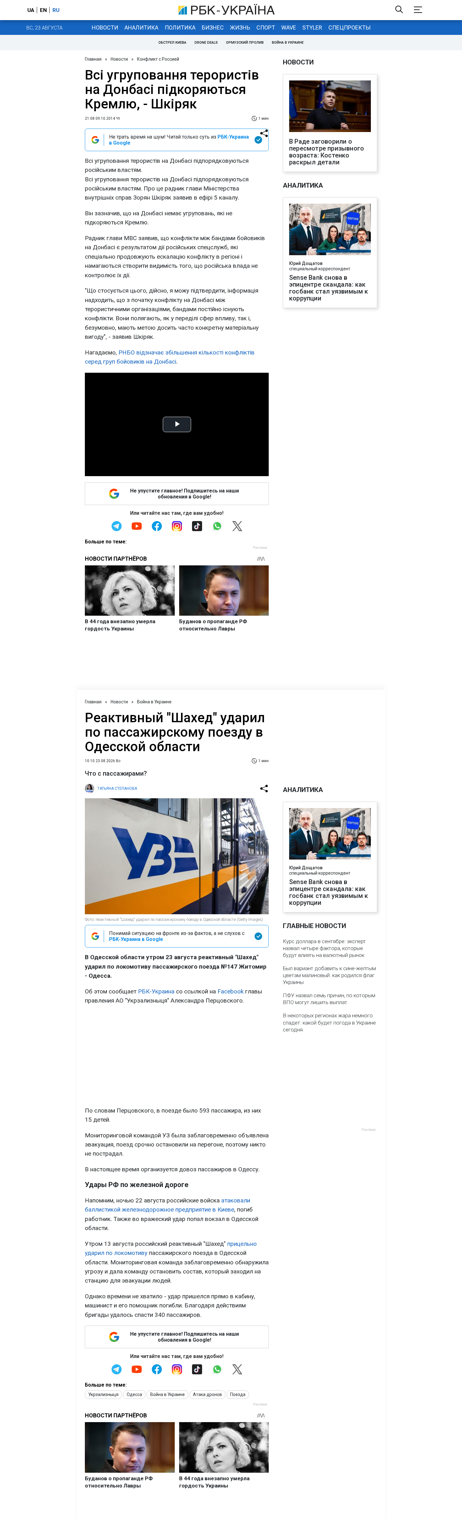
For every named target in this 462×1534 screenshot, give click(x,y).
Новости (105, 27)
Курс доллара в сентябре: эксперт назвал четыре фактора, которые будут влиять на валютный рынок (324, 948)
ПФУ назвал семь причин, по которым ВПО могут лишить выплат (329, 998)
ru (55, 10)
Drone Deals (206, 43)
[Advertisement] (177, 1056)
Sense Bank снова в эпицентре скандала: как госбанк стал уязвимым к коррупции (328, 288)
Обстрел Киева (172, 43)
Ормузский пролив (245, 43)
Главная (93, 59)
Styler (312, 27)
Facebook (230, 991)
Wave (288, 27)
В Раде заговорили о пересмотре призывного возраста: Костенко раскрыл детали (326, 152)
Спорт (265, 27)
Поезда (237, 1394)
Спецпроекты (349, 27)
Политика (180, 27)
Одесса (134, 1394)
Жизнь (240, 27)
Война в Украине (288, 43)
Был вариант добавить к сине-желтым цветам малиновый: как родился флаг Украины (329, 975)
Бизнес (213, 27)
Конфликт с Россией (158, 59)
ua (30, 10)
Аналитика (141, 27)
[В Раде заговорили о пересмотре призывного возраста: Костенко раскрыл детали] (330, 106)
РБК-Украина (156, 991)
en (43, 10)
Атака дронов (207, 1394)
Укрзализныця (103, 1394)
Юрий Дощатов (305, 263)
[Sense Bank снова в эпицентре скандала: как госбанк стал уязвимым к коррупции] (330, 230)
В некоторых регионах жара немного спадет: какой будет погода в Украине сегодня (329, 1022)
